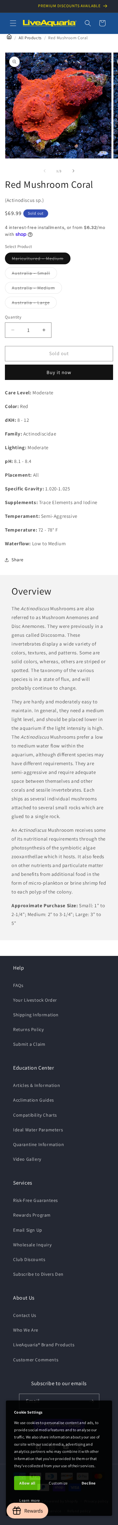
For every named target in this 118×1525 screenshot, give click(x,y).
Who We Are (25, 1330)
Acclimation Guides (33, 1100)
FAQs (18, 985)
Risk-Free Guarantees (35, 1200)
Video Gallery (27, 1159)
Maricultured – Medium (41, 259)
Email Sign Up (27, 1230)
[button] (13, 23)
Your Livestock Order (35, 1000)
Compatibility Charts (35, 1115)
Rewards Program (32, 1215)
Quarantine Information (38, 1144)
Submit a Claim (29, 1044)
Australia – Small (34, 274)
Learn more (29, 1500)
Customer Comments (35, 1360)
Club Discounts (29, 1259)
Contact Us (24, 1315)
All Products (30, 38)
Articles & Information (36, 1085)
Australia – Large (34, 303)
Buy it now (59, 372)
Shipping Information (36, 1015)
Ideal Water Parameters (38, 1130)
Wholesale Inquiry (32, 1245)
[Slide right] (73, 171)
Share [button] (17, 560)
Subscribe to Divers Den (38, 1274)
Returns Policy (28, 1029)
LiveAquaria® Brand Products (43, 1345)
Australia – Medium (37, 289)
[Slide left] (44, 171)
